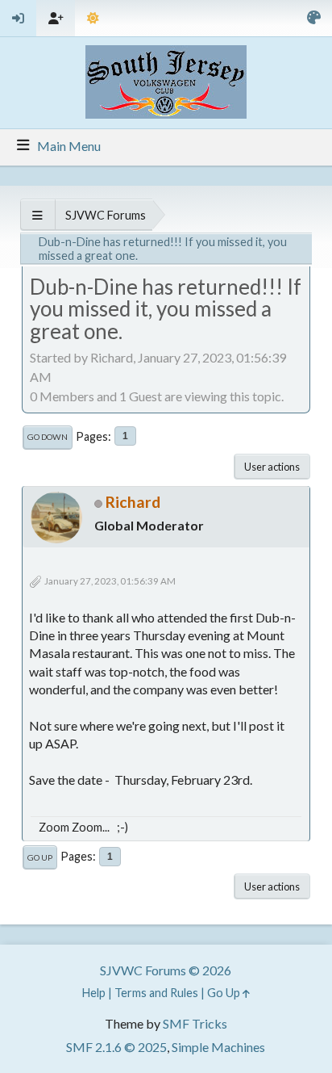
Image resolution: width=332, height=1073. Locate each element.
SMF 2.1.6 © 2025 (116, 1046)
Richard (133, 501)
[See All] (37, 215)
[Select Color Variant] (314, 18)
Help (94, 993)
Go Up (39, 857)
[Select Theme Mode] (93, 18)
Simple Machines (218, 1046)
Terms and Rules (156, 993)
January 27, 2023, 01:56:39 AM (110, 581)
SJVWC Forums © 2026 (165, 970)
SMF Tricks (195, 1023)
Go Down (47, 437)
